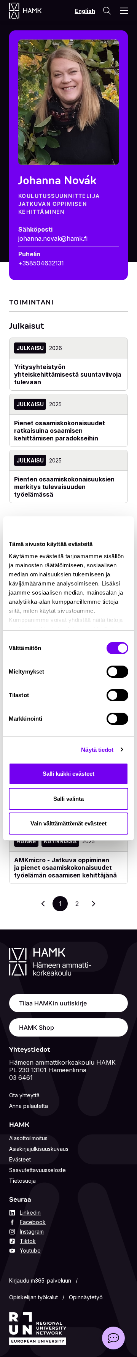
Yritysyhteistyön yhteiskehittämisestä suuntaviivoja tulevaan (67, 374)
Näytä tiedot (97, 749)
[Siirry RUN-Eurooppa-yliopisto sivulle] (37, 1328)
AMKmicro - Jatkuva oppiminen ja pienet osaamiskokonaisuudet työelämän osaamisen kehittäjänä (65, 867)
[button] (113, 1338)
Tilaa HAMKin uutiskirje (53, 1003)
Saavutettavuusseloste (37, 1170)
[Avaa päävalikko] (124, 10)
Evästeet (20, 1159)
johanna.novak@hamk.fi (53, 238)
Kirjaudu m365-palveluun (40, 1280)
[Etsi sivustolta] (106, 10)
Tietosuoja (22, 1180)
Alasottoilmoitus (28, 1138)
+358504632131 (41, 263)
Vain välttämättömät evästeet (68, 823)
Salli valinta (68, 798)
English (85, 11)
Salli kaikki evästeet (68, 773)
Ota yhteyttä (24, 1095)
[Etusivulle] (33, 11)
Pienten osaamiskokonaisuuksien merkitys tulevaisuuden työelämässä (64, 486)
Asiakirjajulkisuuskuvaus (38, 1149)
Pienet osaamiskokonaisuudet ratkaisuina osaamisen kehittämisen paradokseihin (59, 430)
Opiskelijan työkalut (33, 1297)
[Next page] (93, 903)
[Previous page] (43, 903)
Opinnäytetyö (86, 1297)
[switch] (117, 672)
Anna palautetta (28, 1106)
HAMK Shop (36, 1027)
